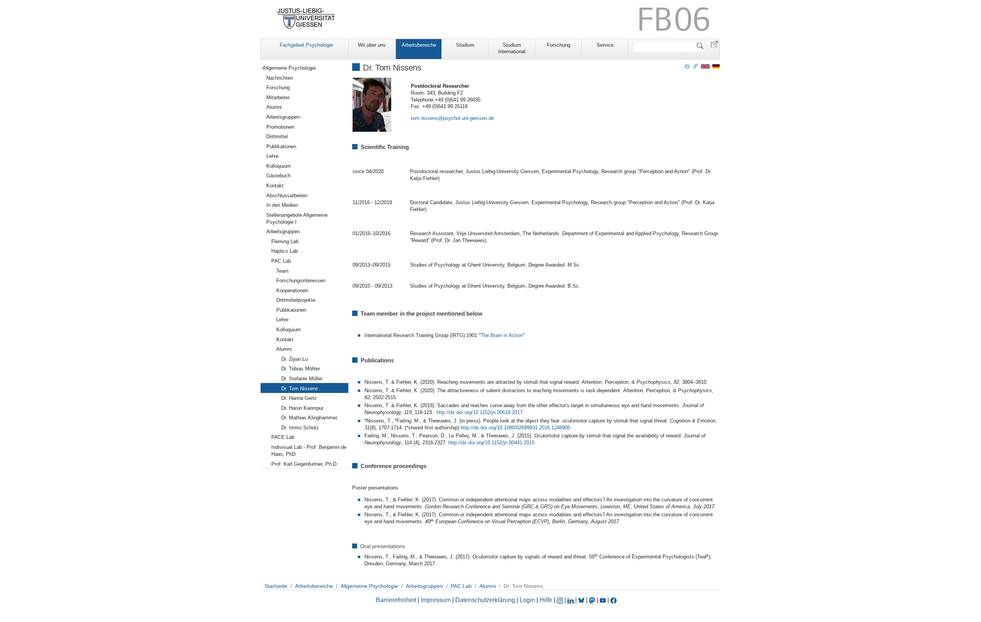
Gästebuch (278, 175)
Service (605, 45)
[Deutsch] (716, 66)
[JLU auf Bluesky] (582, 600)
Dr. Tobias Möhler (300, 369)
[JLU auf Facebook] (613, 600)
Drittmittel (277, 136)
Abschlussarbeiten (286, 195)
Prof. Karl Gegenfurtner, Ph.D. (304, 464)
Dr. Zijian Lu (294, 359)
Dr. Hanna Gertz (299, 398)
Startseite (275, 586)
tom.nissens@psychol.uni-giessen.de (452, 118)
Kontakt (275, 185)
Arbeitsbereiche (419, 45)
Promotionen (280, 127)
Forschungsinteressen (300, 280)
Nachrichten (279, 78)
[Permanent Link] (695, 66)
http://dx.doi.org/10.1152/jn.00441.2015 (491, 442)
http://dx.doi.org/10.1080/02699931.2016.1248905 (515, 427)
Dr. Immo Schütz (300, 427)
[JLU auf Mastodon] (593, 600)
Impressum (436, 600)
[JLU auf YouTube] (603, 600)
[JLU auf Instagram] (560, 600)
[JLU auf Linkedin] (571, 600)
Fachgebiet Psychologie (306, 45)
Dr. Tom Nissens (299, 388)
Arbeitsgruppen (283, 117)
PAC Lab (281, 261)
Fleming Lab (285, 241)
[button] (714, 44)
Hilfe (546, 600)
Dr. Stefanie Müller (301, 378)
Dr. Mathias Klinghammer (309, 418)
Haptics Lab (284, 251)
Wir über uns (372, 45)
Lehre (272, 156)
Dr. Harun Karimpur (302, 408)
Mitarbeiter (278, 97)
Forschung (558, 45)
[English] (705, 66)
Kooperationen (292, 290)
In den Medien (282, 205)
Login (528, 600)
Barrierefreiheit (396, 600)
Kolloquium (278, 166)
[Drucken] (687, 66)
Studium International (511, 48)
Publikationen (281, 146)
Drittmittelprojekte (295, 300)
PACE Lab (282, 437)
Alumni (274, 107)
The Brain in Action (502, 335)
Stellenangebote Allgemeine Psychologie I (297, 218)
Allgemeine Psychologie (289, 68)
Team (282, 271)
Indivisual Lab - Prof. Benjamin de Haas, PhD (308, 450)
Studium (465, 45)
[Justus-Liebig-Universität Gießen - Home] (306, 18)
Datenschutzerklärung (485, 600)
